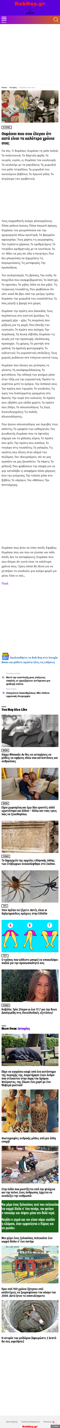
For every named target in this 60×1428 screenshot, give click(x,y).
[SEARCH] (56, 20)
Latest (30, 13)
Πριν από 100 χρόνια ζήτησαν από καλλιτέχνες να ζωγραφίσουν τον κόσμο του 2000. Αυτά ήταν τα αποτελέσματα (29, 1292)
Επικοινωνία (48, 1422)
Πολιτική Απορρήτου (30, 1422)
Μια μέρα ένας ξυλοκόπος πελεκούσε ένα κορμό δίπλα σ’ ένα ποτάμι (27, 1239)
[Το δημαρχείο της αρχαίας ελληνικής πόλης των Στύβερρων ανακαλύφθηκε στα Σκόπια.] (30, 837)
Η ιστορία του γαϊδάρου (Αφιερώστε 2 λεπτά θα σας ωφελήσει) (29, 1339)
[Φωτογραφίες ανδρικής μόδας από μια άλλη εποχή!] (30, 1111)
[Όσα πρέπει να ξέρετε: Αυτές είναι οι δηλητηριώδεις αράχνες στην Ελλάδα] (30, 886)
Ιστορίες (24, 1029)
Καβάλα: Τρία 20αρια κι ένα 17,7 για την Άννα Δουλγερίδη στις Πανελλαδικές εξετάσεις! (29, 1011)
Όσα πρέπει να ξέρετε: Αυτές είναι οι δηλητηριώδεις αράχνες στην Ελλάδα (24, 911)
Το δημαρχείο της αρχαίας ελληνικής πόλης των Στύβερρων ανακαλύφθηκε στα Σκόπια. (29, 862)
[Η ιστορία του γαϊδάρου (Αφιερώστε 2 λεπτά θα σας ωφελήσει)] (30, 1316)
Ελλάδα (6, 856)
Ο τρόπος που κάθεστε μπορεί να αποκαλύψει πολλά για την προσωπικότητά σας (30, 961)
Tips (5, 906)
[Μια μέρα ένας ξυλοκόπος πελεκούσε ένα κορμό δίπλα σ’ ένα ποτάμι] (30, 1216)
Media (5, 750)
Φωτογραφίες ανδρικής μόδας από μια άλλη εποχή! (29, 1140)
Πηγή (5, 583)
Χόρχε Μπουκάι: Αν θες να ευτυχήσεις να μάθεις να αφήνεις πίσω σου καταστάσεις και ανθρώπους (30, 758)
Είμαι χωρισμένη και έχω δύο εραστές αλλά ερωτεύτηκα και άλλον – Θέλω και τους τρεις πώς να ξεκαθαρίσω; (29, 811)
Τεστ (5, 956)
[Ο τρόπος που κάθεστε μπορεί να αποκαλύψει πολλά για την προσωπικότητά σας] (30, 936)
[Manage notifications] (53, 1422)
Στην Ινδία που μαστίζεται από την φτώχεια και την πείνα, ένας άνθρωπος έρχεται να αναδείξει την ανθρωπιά (28, 1192)
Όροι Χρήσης (12, 1422)
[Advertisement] (30, 54)
